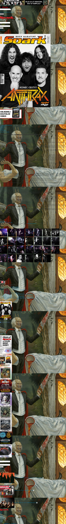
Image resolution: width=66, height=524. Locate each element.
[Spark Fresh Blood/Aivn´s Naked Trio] (47, 249)
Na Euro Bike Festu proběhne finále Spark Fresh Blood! (9, 295)
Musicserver (2, 518)
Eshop (7, 12)
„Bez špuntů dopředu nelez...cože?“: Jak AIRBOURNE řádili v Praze (25, 502)
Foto (1, 121)
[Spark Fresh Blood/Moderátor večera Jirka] (12, 232)
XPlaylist (1, 520)
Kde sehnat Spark (3, 130)
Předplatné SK (2, 127)
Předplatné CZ (2, 126)
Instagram (4, 12)
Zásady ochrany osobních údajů (7, 125)
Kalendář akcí (2, 123)
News (1, 120)
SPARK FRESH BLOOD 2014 (32, 223)
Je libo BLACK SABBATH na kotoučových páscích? (8, 292)
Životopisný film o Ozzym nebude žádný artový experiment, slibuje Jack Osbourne (13, 289)
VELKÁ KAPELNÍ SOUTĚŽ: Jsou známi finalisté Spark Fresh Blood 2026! (12, 296)
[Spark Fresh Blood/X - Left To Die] (29, 240)
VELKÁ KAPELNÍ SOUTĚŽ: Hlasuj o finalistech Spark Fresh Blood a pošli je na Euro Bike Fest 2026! (16, 297)
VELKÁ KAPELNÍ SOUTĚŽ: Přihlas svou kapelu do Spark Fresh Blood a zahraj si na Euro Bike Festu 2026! (17, 298)
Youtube (9, 12)
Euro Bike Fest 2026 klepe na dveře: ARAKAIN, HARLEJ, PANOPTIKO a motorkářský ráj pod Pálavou (16, 294)
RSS (13, 12)
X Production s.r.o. (14, 523)
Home (1, 119)
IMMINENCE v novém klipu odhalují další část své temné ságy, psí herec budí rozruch (28, 477)
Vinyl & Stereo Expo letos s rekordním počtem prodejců (9, 286)
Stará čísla (2, 128)
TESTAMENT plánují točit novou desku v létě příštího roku (9, 288)
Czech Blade (2, 517)
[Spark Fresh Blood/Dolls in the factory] (21, 232)
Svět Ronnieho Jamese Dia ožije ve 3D (6, 290)
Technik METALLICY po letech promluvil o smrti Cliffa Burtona (10, 287)
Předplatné (2, 515)
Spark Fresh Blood (6, 131)
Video (1, 122)
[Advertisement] (32, 269)
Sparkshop (2, 129)
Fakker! (1, 516)
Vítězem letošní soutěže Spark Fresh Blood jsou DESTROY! (10, 293)
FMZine (1, 519)
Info (0, 124)
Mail (11, 12)
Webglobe (2, 521)
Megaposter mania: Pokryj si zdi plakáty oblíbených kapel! (23, 490)
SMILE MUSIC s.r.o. (6, 523)
